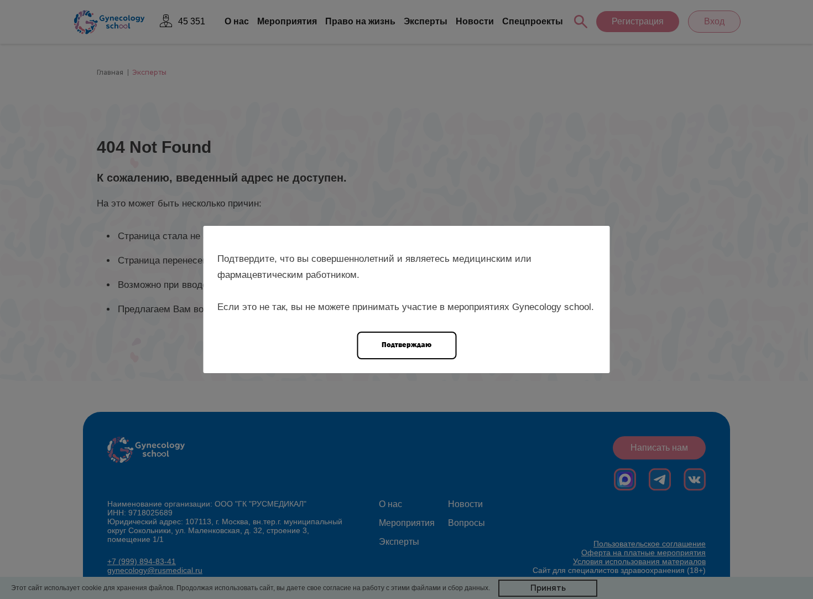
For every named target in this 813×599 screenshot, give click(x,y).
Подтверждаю (406, 344)
